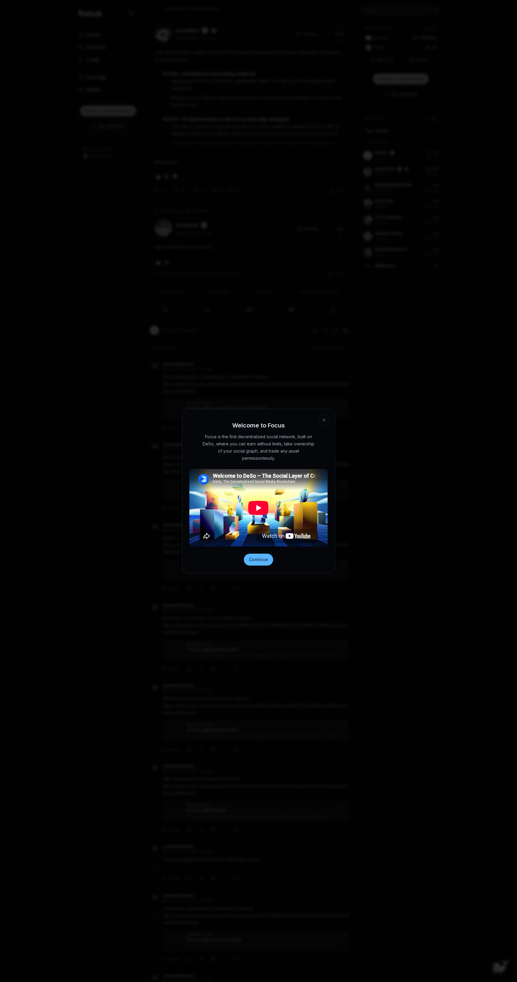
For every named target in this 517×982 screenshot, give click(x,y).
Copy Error (262, 965)
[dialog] (258, 958)
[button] (308, 948)
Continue (258, 559)
